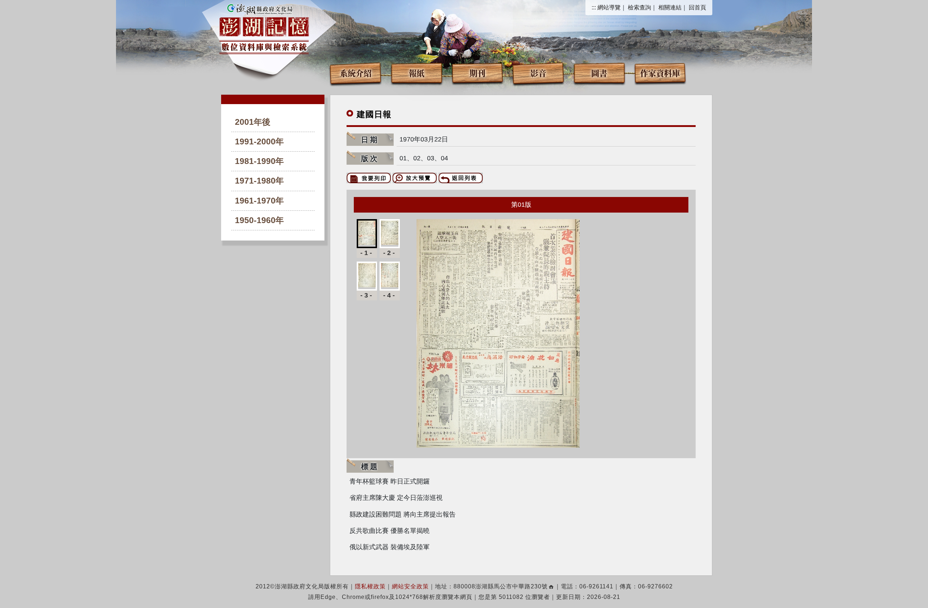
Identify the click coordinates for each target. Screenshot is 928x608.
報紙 (416, 72)
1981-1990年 (259, 161)
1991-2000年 (259, 141)
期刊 (477, 72)
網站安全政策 (410, 586)
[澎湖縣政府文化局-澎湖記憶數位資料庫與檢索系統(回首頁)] (264, 28)
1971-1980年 (259, 180)
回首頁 (697, 7)
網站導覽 (609, 7)
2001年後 (252, 122)
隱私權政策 (370, 586)
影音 (538, 72)
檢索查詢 (639, 7)
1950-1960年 (259, 220)
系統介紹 (356, 72)
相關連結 (670, 7)
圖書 (599, 72)
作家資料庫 (660, 72)
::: (594, 7)
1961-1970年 (259, 200)
